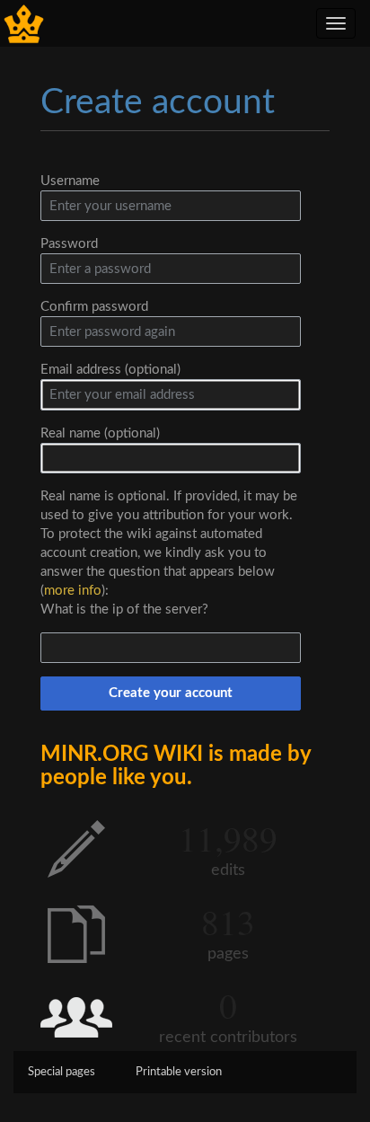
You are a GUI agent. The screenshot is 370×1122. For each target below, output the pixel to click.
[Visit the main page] (24, 22)
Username (70, 181)
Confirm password (94, 307)
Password (69, 244)
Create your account (171, 693)
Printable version (179, 1072)
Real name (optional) (100, 433)
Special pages (61, 1072)
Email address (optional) (110, 369)
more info (72, 590)
